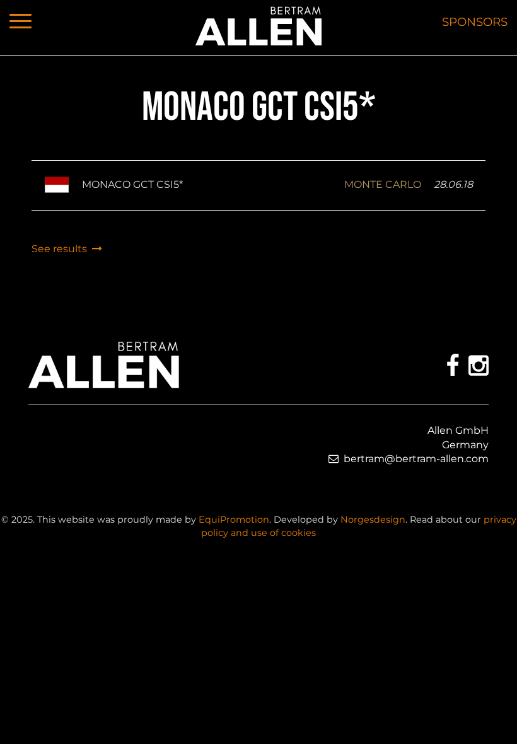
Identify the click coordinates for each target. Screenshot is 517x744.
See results (62, 249)
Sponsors (475, 22)
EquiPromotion (234, 519)
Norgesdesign (372, 519)
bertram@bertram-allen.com (416, 459)
